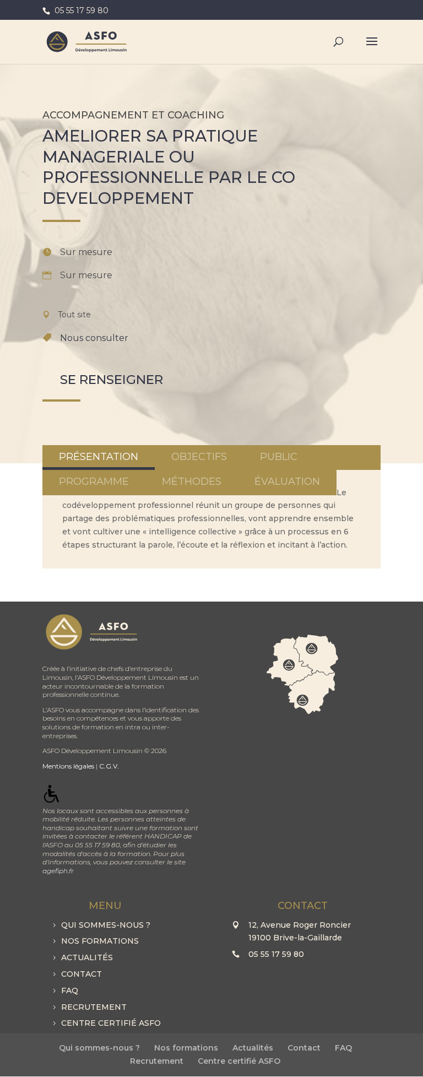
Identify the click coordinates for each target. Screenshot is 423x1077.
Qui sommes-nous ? (105, 925)
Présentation (98, 457)
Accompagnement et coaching (133, 115)
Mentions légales (68, 766)
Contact (81, 974)
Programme (94, 481)
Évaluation (287, 481)
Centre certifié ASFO (111, 1023)
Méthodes (191, 481)
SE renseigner (111, 379)
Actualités (87, 957)
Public (278, 457)
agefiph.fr (58, 871)
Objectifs (199, 457)
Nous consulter (94, 338)
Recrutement (94, 1007)
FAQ (69, 990)
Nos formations (100, 941)
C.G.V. (109, 766)
